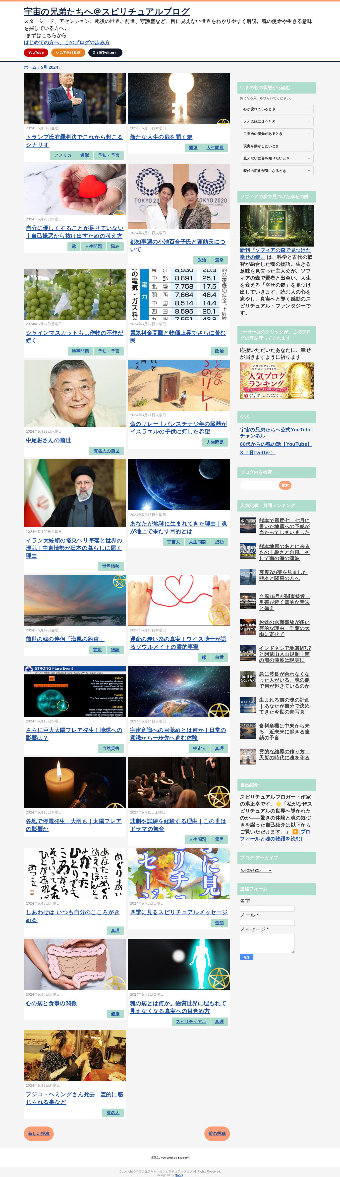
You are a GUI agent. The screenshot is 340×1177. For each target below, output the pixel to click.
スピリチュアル (191, 1021)
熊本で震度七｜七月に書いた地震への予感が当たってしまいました (284, 526)
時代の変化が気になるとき (264, 171)
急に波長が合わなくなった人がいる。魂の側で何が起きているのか (284, 680)
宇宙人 (173, 542)
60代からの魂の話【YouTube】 (276, 444)
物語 (115, 649)
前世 (97, 649)
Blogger (183, 1157)
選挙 (84, 155)
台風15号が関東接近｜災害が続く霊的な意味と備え (284, 602)
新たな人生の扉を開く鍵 (161, 137)
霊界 (219, 839)
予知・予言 (109, 155)
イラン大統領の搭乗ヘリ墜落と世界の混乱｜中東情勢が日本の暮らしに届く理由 (74, 548)
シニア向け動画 (68, 52)
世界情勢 (110, 566)
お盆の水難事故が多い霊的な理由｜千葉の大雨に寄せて (284, 628)
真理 (219, 748)
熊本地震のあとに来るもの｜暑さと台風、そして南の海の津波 (284, 552)
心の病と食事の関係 (51, 1003)
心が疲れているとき (259, 109)
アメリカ (62, 155)
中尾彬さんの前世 (48, 440)
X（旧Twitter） (105, 52)
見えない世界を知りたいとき (266, 158)
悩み (115, 246)
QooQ (179, 1175)
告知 (219, 923)
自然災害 (110, 748)
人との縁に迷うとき (259, 121)
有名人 (113, 1112)
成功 (219, 542)
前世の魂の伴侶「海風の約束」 (65, 639)
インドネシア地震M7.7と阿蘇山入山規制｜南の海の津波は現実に (285, 654)
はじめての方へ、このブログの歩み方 (67, 42)
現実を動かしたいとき (261, 146)
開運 (193, 147)
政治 (202, 260)
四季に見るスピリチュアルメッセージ (179, 912)
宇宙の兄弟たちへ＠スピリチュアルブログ (107, 11)
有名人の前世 (106, 451)
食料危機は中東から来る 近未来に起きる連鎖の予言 (284, 731)
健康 (115, 1014)
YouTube (36, 52)
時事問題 (80, 351)
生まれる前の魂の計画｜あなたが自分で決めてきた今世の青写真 (284, 706)
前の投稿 (217, 1133)
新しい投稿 (39, 1133)
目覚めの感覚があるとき (263, 134)
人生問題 (215, 147)
